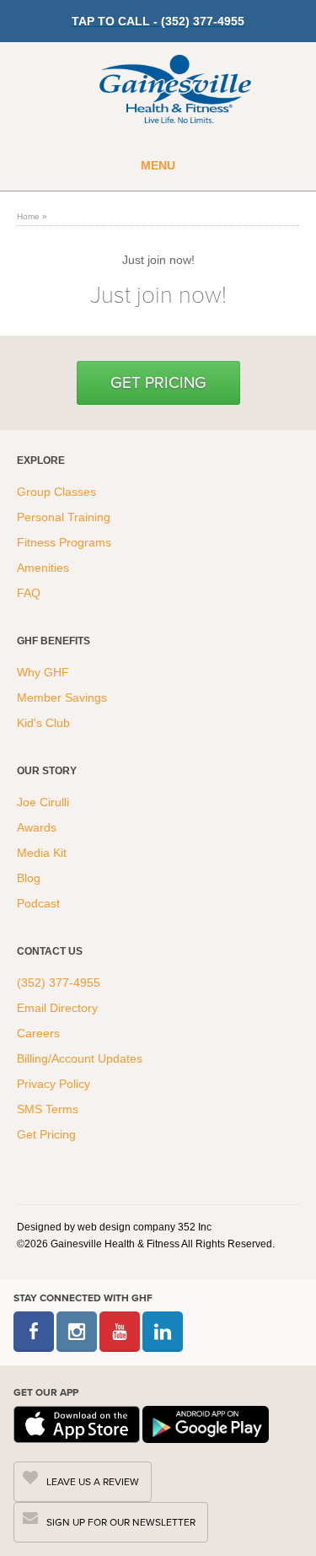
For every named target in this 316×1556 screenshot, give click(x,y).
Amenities (43, 567)
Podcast (38, 903)
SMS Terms (47, 1109)
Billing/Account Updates (79, 1058)
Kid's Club (45, 723)
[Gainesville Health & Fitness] (175, 91)
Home (28, 216)
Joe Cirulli (43, 802)
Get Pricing (158, 382)
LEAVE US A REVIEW (92, 1481)
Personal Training (65, 517)
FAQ (30, 593)
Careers (38, 1033)
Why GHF (44, 672)
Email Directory (57, 1008)
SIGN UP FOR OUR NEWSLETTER (120, 1522)
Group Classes (58, 491)
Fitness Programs (66, 542)
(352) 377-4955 (58, 982)
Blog (30, 878)
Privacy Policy (53, 1083)
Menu (158, 165)
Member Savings (63, 697)
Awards (36, 827)
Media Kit (42, 852)
